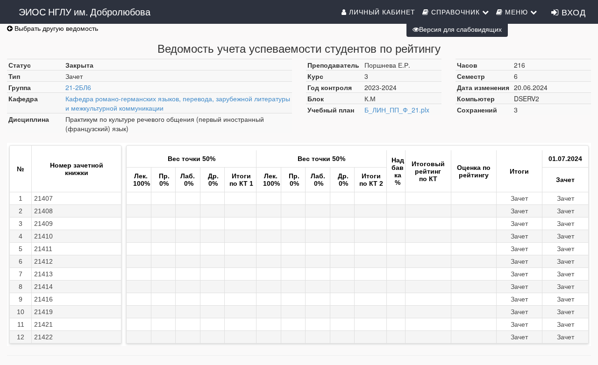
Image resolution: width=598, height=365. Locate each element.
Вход (572, 12)
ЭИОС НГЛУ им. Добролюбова (84, 11)
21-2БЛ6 (78, 87)
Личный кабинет (381, 11)
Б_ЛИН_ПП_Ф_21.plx (396, 109)
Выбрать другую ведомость (55, 28)
